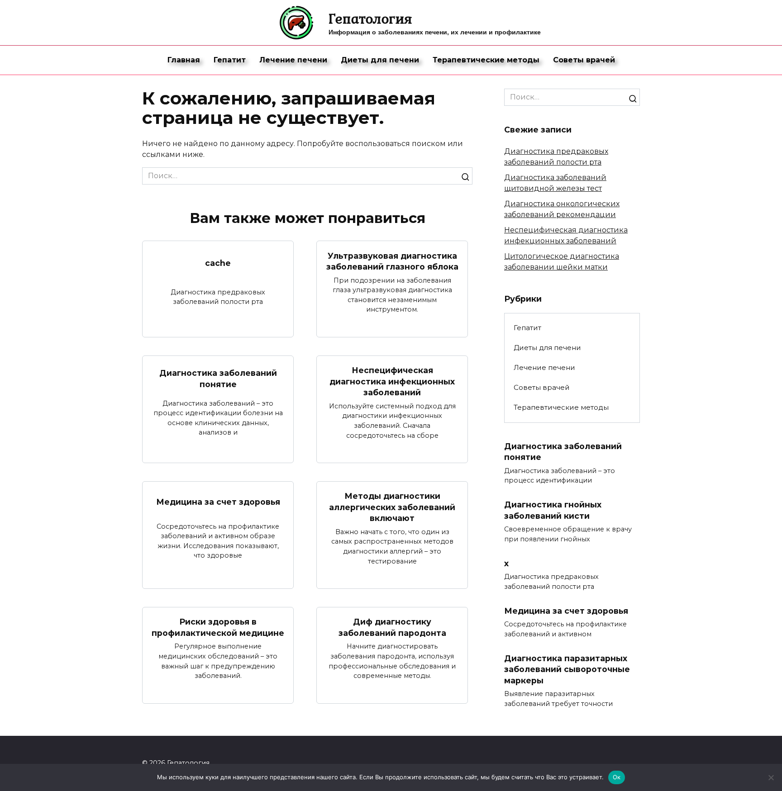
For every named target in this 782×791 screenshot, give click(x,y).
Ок (617, 777)
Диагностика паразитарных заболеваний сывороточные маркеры (567, 669)
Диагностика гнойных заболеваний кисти (552, 510)
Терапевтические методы (486, 60)
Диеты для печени (380, 60)
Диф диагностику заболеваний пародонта (392, 627)
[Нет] (770, 777)
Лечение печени (293, 60)
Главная (183, 60)
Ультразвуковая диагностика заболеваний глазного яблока (392, 261)
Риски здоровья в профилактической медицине (218, 627)
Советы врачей (584, 60)
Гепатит (230, 60)
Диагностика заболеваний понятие (218, 378)
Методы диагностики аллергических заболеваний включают (392, 507)
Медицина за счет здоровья (218, 501)
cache (218, 263)
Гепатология (370, 18)
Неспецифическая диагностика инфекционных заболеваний (392, 381)
